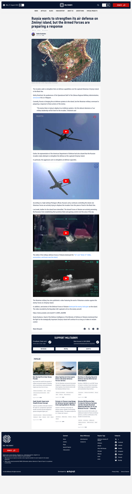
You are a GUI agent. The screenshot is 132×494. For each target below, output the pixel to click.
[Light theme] (20, 5)
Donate (119, 5)
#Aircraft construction (37, 415)
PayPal (66, 349)
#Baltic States (64, 416)
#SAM (96, 422)
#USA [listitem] (99, 459)
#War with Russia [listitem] (102, 448)
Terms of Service (125, 471)
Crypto (88, 349)
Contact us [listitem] (83, 442)
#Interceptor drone (69, 392)
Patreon (43, 349)
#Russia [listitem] (99, 454)
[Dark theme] (23, 5)
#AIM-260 (80, 420)
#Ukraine (39, 30)
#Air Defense (80, 392)
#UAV (45, 390)
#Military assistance (82, 422)
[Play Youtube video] (66, 131)
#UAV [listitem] (99, 456)
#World (79, 394)
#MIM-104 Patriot (90, 422)
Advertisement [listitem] (84, 439)
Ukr (104, 5)
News (36, 11)
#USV (48, 392)
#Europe (96, 392)
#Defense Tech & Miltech (37, 390)
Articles (43, 11)
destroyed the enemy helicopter (79, 307)
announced (36, 98)
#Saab (40, 417)
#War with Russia (45, 30)
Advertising (80, 11)
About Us (70, 11)
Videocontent (60, 11)
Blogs (51, 11)
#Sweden (44, 417)
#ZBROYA (35, 394)
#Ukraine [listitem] (100, 443)
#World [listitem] (99, 445)
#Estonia (70, 416)
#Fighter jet (35, 417)
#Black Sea (34, 30)
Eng (108, 5)
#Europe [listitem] (100, 451)
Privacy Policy (115, 471)
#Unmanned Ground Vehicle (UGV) (39, 392)
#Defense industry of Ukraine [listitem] (103, 439)
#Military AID (91, 420)
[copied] (49, 342)
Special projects (92, 11)
